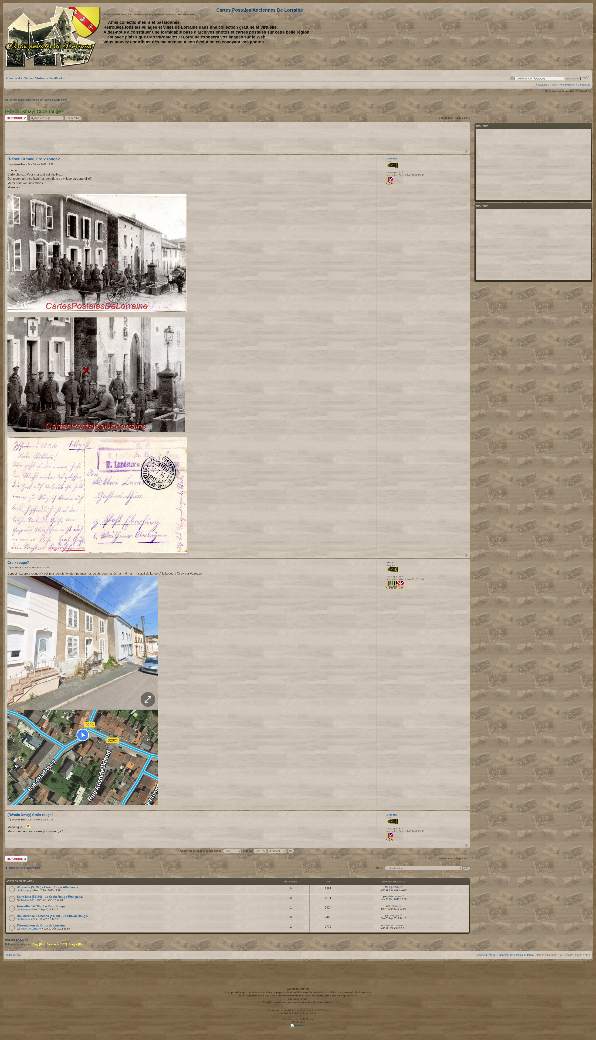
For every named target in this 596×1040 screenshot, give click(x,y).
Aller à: (379, 868)
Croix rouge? (18, 563)
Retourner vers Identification (24, 867)
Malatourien (27, 900)
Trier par (248, 850)
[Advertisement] (553, 36)
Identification (57, 78)
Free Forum (309, 1013)
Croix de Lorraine (31, 928)
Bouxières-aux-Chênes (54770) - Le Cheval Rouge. (52, 916)
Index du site (14, 78)
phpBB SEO (298, 1021)
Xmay (17, 567)
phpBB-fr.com (306, 1019)
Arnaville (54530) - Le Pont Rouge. (41, 906)
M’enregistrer (567, 84)
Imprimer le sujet (512, 78)
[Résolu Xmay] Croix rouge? (33, 159)
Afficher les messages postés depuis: (201, 850)
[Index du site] (53, 37)
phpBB (287, 1010)
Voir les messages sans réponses (23, 99)
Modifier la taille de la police (586, 78)
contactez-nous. (298, 999)
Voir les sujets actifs (56, 99)
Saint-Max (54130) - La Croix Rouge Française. (50, 897)
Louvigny (26, 890)
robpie (394, 906)
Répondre (10, 116)
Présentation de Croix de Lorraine (41, 925)
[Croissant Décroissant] (281, 850)
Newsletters (542, 84)
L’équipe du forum (485, 955)
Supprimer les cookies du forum (516, 955)
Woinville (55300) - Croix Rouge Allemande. (48, 887)
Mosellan (19, 164)
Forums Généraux (35, 78)
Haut (466, 151)
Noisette (25, 909)
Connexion (584, 84)
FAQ (554, 84)
